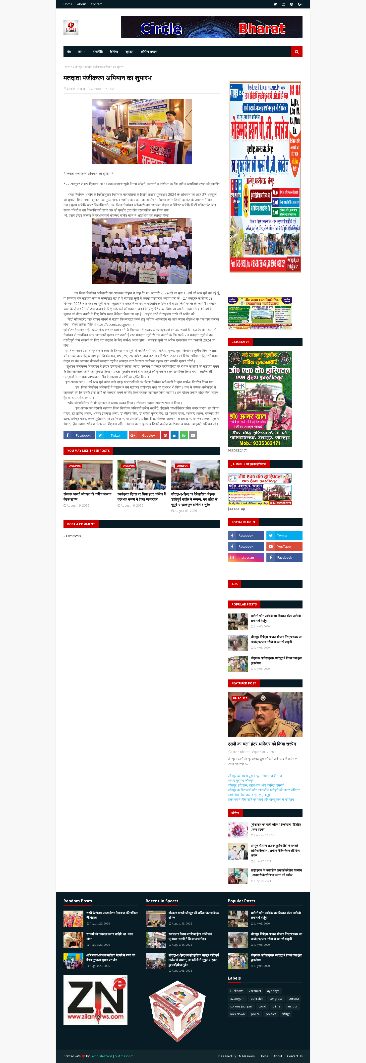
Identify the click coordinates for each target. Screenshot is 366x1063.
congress (275, 999)
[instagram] (283, 4)
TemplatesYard (101, 1056)
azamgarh (237, 999)
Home (67, 4)
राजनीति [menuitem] (98, 51)
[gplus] (300, 4)
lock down (237, 1014)
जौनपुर (78, 67)
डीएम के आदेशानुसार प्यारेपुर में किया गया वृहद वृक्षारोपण (276, 660)
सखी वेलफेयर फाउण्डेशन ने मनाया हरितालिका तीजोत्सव (112, 915)
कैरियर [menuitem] (114, 51)
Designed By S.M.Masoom (236, 1056)
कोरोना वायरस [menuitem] (149, 51)
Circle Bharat (76, 89)
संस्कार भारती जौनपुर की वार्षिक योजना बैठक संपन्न (87, 497)
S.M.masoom (124, 1056)
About (81, 4)
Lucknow (236, 991)
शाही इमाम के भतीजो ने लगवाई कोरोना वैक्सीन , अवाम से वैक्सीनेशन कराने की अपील (276, 872)
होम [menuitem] (80, 51)
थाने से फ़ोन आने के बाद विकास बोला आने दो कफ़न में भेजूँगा (276, 618)
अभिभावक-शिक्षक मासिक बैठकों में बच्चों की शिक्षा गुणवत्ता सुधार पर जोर (110, 957)
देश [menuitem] (69, 51)
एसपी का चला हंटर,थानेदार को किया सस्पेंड (262, 744)
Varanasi (255, 991)
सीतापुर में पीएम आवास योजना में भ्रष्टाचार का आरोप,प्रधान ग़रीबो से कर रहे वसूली (276, 639)
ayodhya (273, 991)
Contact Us (295, 1056)
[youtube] (284, 546)
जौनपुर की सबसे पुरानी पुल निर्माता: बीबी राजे (255, 775)
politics (271, 1014)
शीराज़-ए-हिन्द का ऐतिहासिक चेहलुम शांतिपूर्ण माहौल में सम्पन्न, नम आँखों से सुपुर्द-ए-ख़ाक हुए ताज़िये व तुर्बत (194, 499)
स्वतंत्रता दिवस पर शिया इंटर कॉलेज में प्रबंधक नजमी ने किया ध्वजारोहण (142, 497)
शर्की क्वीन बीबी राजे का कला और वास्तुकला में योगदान (261, 799)
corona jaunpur (241, 1006)
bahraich (257, 999)
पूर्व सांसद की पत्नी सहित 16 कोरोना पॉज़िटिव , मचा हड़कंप (276, 827)
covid (262, 1006)
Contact (96, 4)
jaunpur (292, 1006)
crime (276, 1006)
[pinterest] (291, 4)
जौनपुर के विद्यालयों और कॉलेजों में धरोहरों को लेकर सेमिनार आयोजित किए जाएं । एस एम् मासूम (264, 792)
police (255, 1014)
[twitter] (275, 4)
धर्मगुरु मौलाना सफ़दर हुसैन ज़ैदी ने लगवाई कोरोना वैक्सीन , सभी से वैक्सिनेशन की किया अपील (275, 850)
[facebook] (246, 535)
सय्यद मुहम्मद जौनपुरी (241, 780)
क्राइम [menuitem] (129, 51)
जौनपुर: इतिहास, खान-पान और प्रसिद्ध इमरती (256, 785)
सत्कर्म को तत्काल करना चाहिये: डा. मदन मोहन (109, 936)
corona (294, 999)
